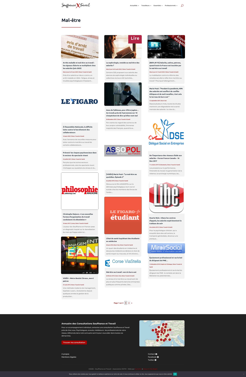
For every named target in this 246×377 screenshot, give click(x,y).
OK (175, 374)
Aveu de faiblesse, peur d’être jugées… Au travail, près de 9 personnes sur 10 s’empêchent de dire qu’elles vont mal (122, 113)
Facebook (152, 357)
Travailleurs (145, 5)
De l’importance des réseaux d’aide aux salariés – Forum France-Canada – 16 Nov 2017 (165, 158)
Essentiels (157, 5)
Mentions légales (69, 357)
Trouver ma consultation (74, 342)
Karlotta (138, 369)
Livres (73, 223)
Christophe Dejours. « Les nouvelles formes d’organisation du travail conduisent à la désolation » (78, 217)
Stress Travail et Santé (85, 72)
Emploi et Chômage (166, 264)
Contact (151, 354)
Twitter (151, 360)
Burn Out (116, 245)
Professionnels (170, 5)
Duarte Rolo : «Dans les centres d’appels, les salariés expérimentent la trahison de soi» (165, 220)
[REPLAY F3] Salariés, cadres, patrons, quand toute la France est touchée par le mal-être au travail (165, 65)
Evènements (163, 165)
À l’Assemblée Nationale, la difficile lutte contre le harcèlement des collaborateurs (77, 129)
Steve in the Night (150, 369)
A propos (65, 354)
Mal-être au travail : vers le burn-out (121, 272)
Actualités (133, 5)
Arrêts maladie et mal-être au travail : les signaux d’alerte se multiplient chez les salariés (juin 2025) (79, 65)
